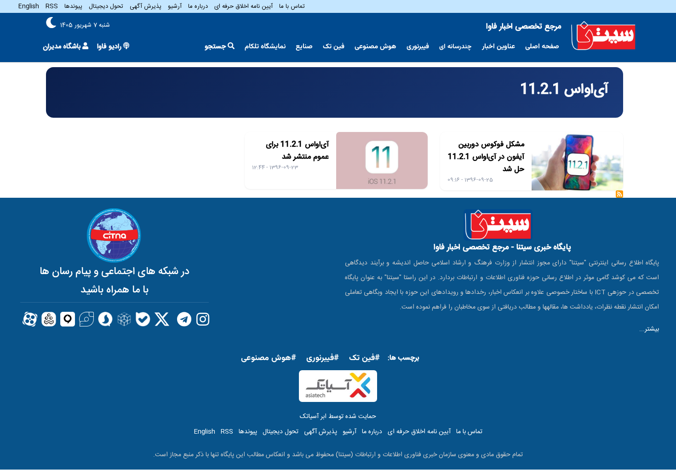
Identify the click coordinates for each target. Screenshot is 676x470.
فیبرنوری (418, 46)
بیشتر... (649, 329)
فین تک (333, 46)
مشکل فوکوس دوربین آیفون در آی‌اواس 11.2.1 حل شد (486, 157)
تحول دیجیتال (106, 6)
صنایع (304, 46)
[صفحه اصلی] (603, 35)
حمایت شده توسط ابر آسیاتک (338, 416)
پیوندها (73, 6)
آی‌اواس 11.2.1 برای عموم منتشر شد (297, 150)
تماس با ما (292, 6)
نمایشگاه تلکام (265, 46)
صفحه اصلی (542, 46)
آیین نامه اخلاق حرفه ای (243, 6)
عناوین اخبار (498, 46)
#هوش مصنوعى (268, 358)
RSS (52, 6)
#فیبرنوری (322, 358)
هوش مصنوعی (375, 46)
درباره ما (198, 6)
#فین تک (364, 358)
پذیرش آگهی (145, 6)
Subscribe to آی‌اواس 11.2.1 (619, 197)
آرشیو (175, 6)
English (28, 6)
